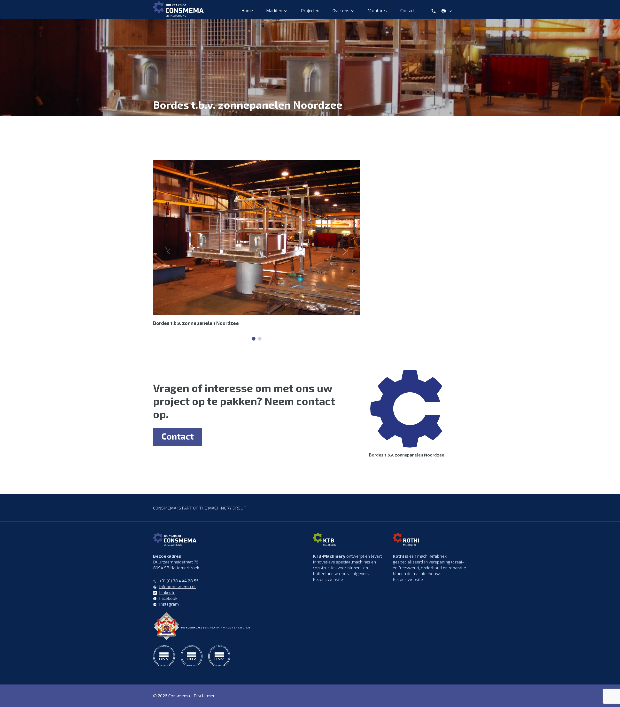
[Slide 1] (260, 338)
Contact (407, 10)
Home (247, 10)
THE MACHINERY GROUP (222, 507)
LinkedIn (167, 592)
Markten (274, 10)
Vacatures (377, 10)
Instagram (169, 604)
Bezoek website (328, 579)
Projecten (310, 10)
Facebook (168, 598)
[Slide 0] (254, 338)
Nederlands (445, 12)
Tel (431, 10)
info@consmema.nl (177, 586)
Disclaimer (204, 695)
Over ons (341, 10)
